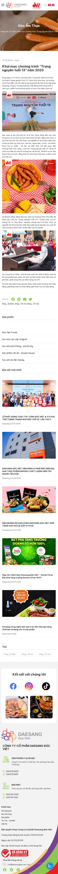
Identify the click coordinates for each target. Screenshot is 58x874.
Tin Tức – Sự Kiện (8, 821)
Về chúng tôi (6, 811)
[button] (13, 299)
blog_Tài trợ (27, 654)
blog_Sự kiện (10, 654)
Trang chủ (4, 32)
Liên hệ (4, 824)
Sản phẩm (5, 817)
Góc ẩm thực (6, 814)
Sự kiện (13, 32)
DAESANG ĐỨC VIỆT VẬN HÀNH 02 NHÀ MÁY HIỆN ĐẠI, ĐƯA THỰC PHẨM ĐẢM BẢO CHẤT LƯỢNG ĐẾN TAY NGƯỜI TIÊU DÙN (28, 471)
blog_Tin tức (45, 654)
